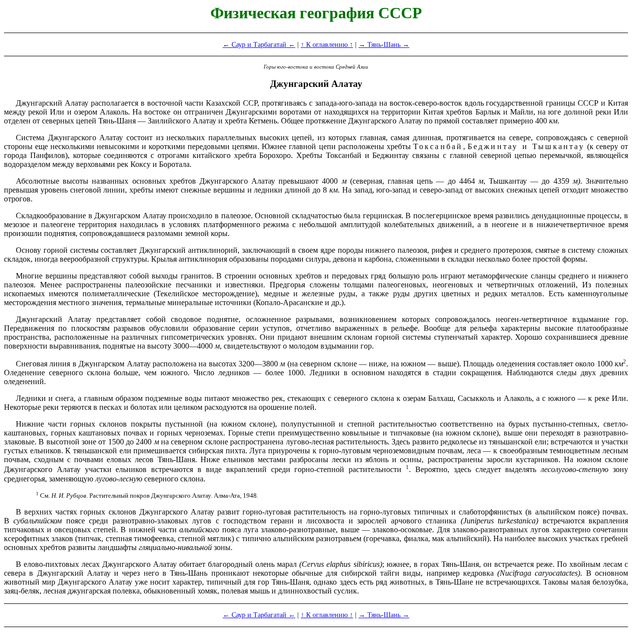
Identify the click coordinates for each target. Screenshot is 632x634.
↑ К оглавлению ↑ (327, 44)
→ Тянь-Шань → (383, 44)
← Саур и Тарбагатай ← (259, 44)
